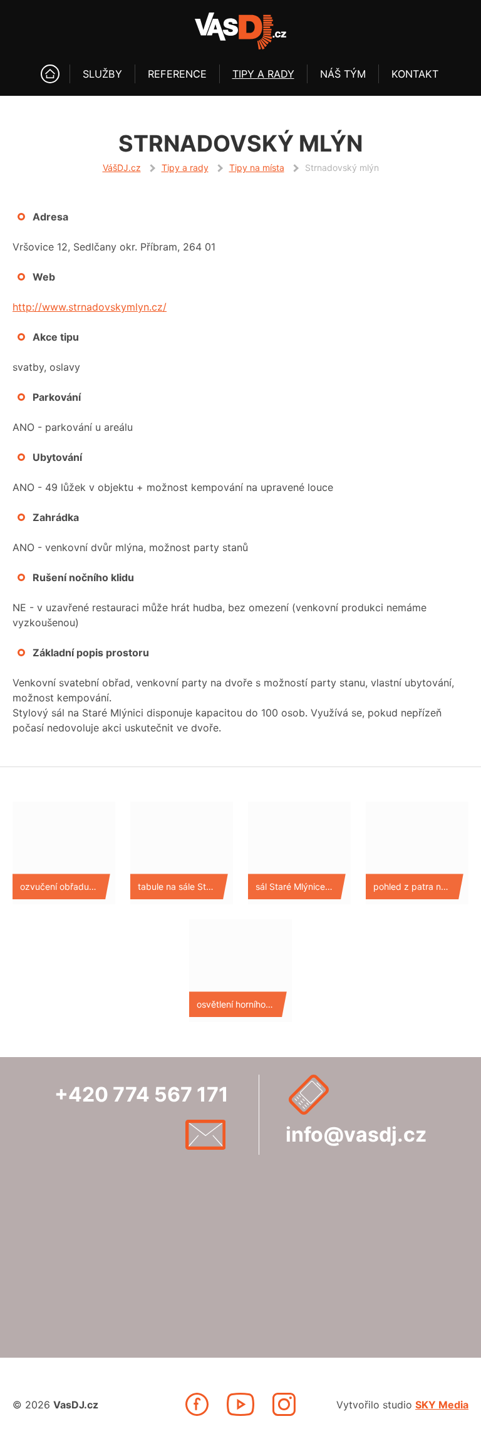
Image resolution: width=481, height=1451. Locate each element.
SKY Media (441, 1404)
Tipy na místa (256, 167)
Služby (102, 74)
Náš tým (343, 74)
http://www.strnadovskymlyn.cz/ (90, 307)
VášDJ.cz (122, 167)
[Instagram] (284, 1404)
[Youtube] (240, 1404)
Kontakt (414, 74)
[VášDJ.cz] (240, 31)
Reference (177, 74)
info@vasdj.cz (356, 1134)
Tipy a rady (263, 74)
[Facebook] (197, 1404)
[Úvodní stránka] (50, 74)
